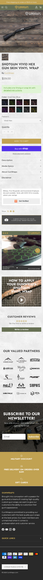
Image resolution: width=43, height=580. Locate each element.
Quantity (5, 127)
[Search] (7, 7)
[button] (21, 300)
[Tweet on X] (8, 211)
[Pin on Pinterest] (13, 211)
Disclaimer (6, 178)
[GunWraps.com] (21, 7)
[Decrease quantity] (4, 131)
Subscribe (33, 437)
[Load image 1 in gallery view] (21, 31)
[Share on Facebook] (11, 211)
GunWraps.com (12, 572)
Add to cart (21, 141)
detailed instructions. (13, 90)
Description (7, 160)
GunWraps (9, 73)
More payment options (21, 154)
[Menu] (2, 7)
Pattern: (5, 117)
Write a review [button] (22, 329)
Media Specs (8, 166)
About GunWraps (9, 172)
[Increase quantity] (12, 131)
